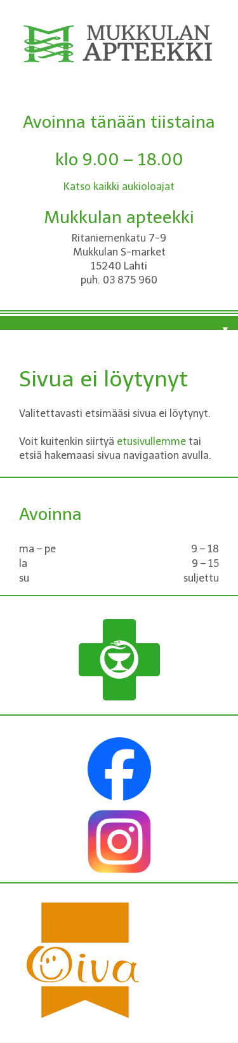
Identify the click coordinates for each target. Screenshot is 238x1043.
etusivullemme (151, 441)
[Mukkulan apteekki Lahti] (119, 56)
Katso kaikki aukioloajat (119, 187)
